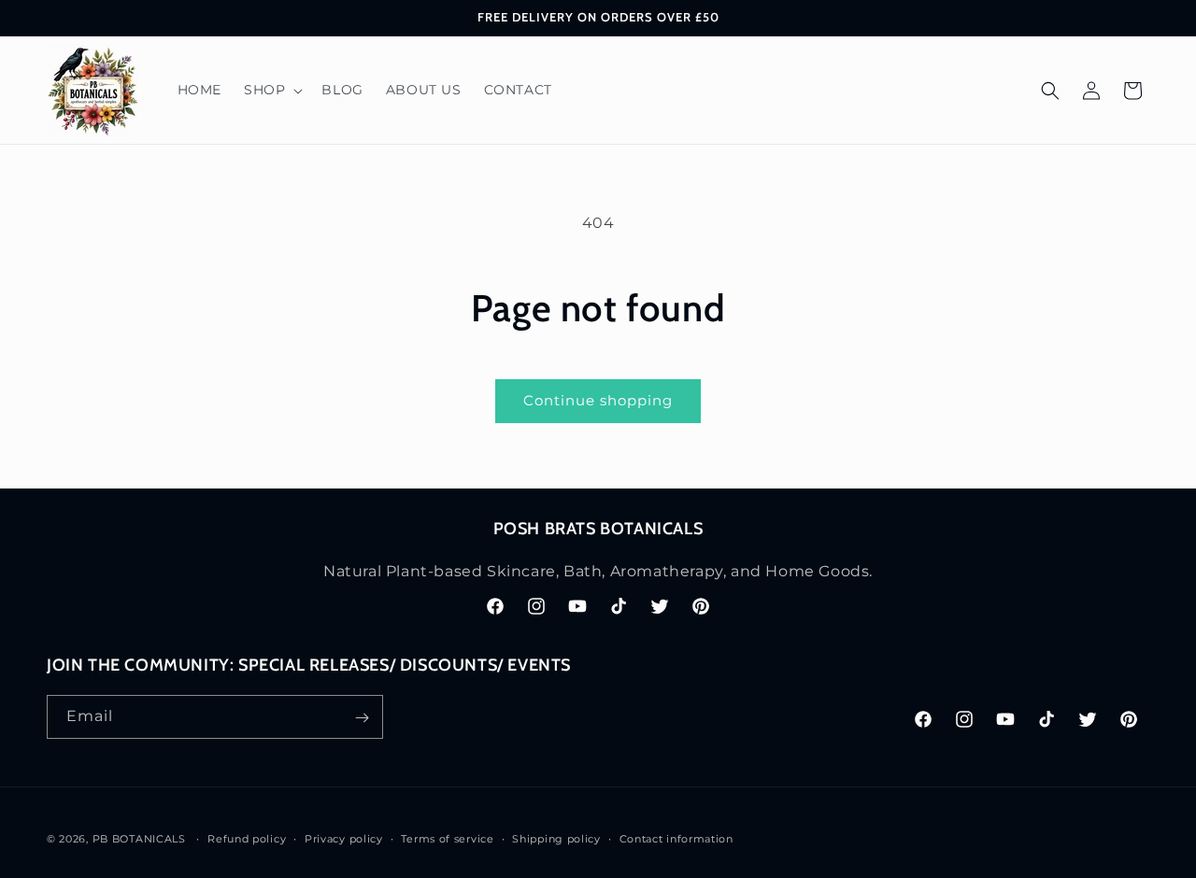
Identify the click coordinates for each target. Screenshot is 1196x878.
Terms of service (447, 837)
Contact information (676, 837)
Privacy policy (344, 837)
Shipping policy (556, 837)
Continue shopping (598, 400)
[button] (271, 89)
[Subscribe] (361, 718)
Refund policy (246, 837)
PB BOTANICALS (139, 838)
